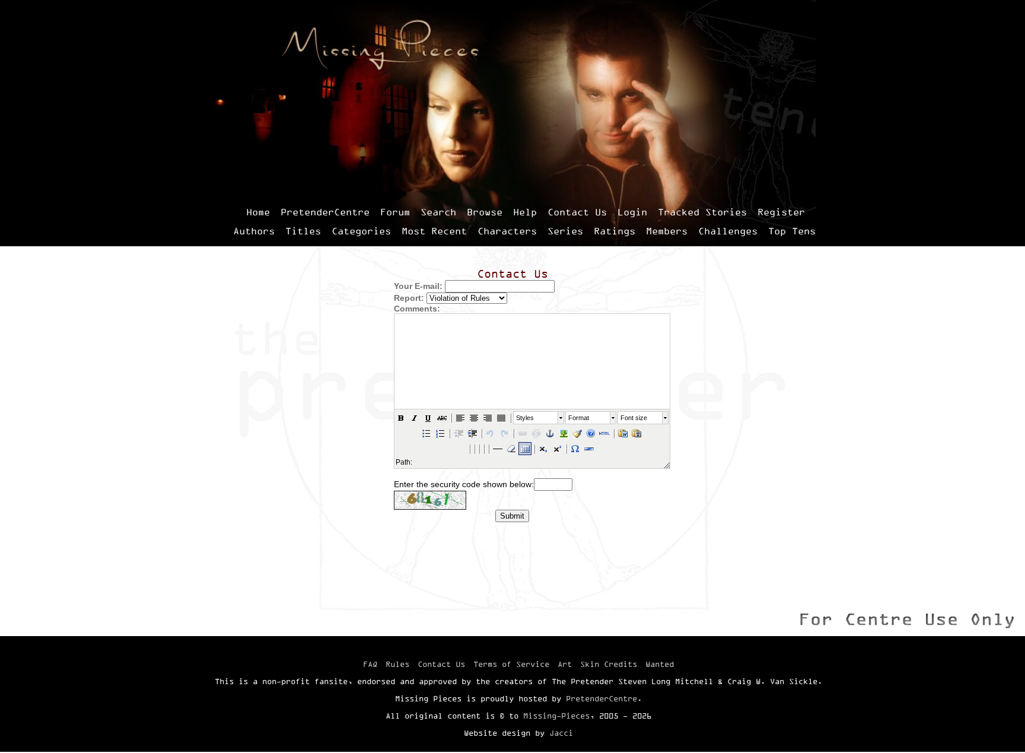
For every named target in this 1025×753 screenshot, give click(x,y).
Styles (525, 417)
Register (781, 211)
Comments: (417, 308)
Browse (484, 211)
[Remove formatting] (511, 448)
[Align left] (460, 417)
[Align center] (473, 417)
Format (578, 417)
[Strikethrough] (441, 417)
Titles (303, 230)
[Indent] (472, 433)
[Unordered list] (426, 433)
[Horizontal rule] (589, 448)
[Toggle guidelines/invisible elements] (524, 448)
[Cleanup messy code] (577, 433)
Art (565, 664)
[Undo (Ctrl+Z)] (490, 433)
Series (565, 230)
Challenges (727, 230)
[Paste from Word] (622, 433)
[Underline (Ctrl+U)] (428, 417)
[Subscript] (543, 448)
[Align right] (487, 417)
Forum (395, 211)
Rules (397, 664)
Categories (361, 230)
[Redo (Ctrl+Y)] (504, 433)
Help (525, 211)
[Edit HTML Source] (604, 433)
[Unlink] (536, 433)
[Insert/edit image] (563, 433)
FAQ (370, 664)
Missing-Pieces (556, 715)
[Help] (590, 433)
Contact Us (577, 211)
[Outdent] (458, 433)
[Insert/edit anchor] (549, 433)
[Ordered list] (440, 433)
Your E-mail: (418, 286)
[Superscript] (557, 448)
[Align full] (501, 417)
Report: (409, 298)
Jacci (561, 733)
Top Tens (792, 230)
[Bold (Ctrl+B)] (401, 417)
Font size (633, 417)
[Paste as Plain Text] (636, 433)
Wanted (659, 664)
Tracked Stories (702, 211)
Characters (507, 230)
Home (258, 211)
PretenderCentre (325, 211)
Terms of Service (511, 664)
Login (632, 211)
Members (666, 230)
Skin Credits (608, 664)
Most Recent (434, 230)
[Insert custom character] (575, 448)
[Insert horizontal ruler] (497, 448)
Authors (254, 230)
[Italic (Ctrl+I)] (414, 417)
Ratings (614, 230)
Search (438, 211)
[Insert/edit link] (522, 433)
